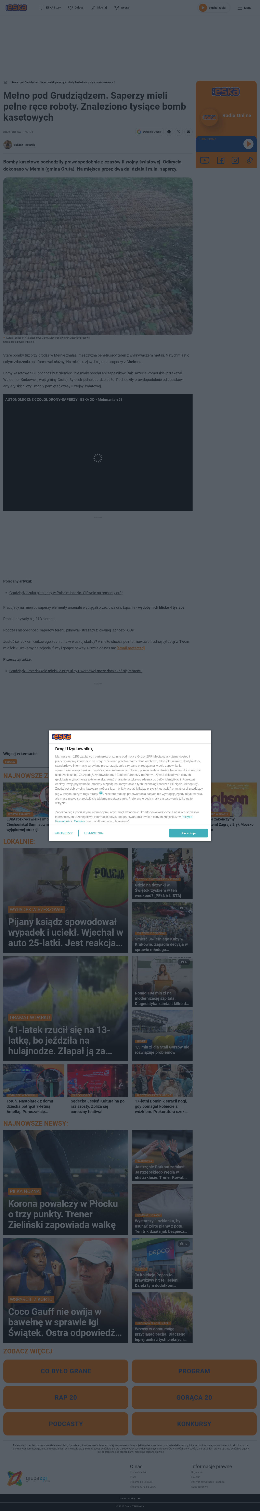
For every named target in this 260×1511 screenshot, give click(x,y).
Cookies (79, 821)
